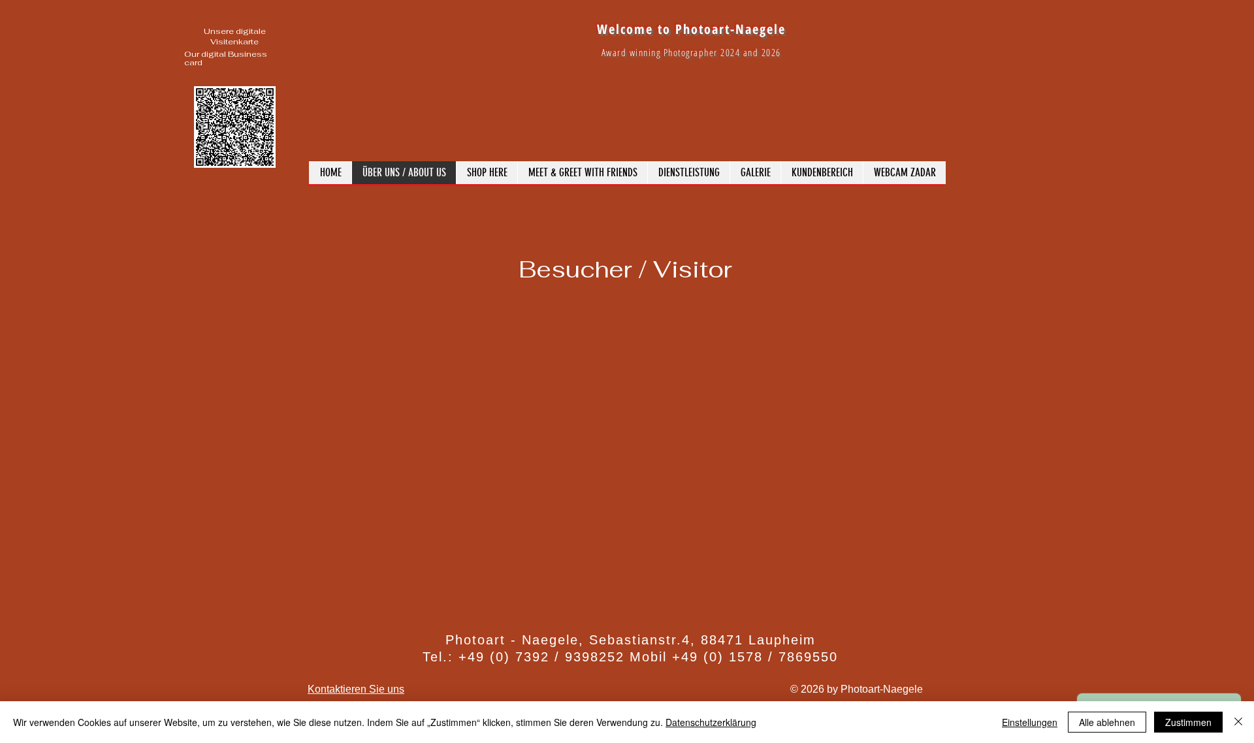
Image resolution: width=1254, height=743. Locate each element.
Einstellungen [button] (1029, 722)
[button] (755, 172)
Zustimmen (1188, 722)
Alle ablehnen (1107, 722)
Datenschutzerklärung (711, 722)
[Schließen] (1238, 722)
